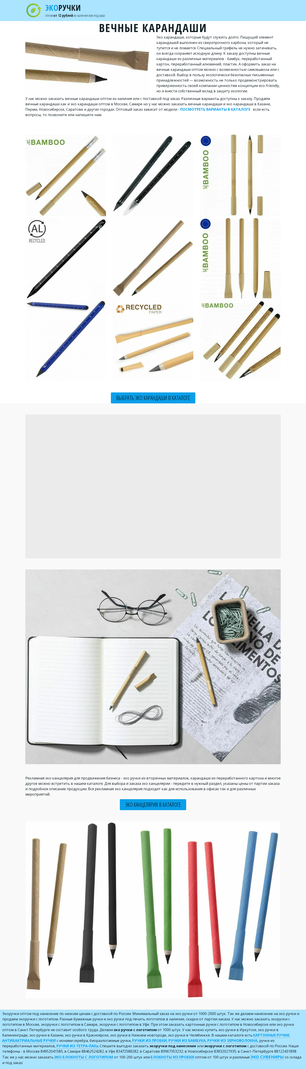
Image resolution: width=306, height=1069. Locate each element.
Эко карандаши (63, 10)
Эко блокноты (130, 10)
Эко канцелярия (98, 10)
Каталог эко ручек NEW (24, 10)
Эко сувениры (186, 10)
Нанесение (158, 10)
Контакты (212, 10)
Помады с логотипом (247, 10)
